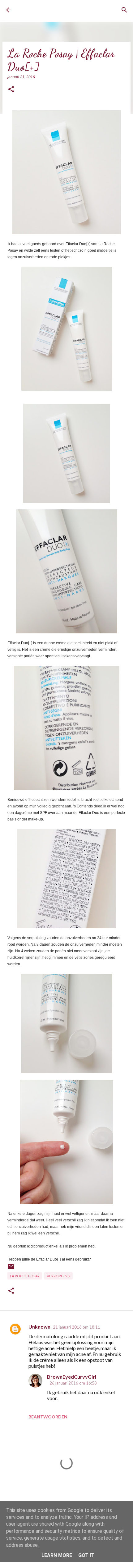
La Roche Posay (25, 1276)
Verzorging (58, 1276)
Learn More (56, 1555)
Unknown (39, 1327)
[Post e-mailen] (11, 1268)
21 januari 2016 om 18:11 (76, 1327)
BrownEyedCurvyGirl (41, 10)
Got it (86, 1555)
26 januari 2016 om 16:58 (73, 1383)
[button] (11, 89)
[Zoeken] (124, 9)
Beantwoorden (47, 1416)
